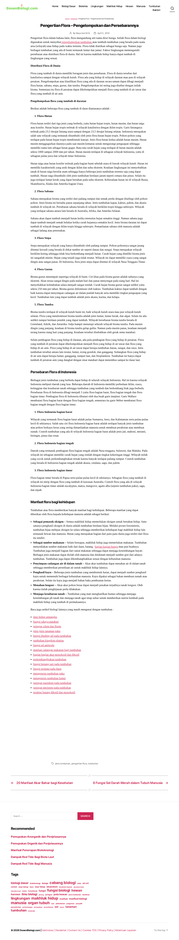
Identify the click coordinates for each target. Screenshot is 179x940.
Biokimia (83, 6)
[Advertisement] (89, 727)
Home (55, 6)
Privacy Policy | (106, 930)
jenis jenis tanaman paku (46, 631)
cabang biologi (63, 882)
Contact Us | (75, 930)
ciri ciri (85, 883)
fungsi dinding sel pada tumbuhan (52, 635)
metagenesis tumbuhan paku (49, 673)
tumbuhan (93, 763)
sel (56, 906)
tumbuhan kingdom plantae (48, 640)
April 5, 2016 (103, 33)
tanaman (71, 906)
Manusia (140, 6)
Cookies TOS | (90, 930)
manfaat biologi (78, 898)
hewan (76, 890)
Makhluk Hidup (114, 6)
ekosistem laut (16, 891)
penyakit (79, 904)
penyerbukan (16, 907)
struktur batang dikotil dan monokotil (54, 692)
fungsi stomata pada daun (47, 668)
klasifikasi (86, 895)
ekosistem (52, 886)
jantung (41, 895)
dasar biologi (23, 887)
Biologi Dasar (69, 6)
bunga (45, 883)
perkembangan (27, 907)
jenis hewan (60, 894)
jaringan (48, 895)
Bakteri (156, 10)
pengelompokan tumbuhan (76, 42)
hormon (15, 894)
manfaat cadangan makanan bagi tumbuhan (57, 649)
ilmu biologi (29, 894)
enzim (24, 891)
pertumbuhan (48, 907)
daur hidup (40, 887)
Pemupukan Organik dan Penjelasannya (37, 843)
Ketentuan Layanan (125, 930)
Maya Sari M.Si (83, 33)
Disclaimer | (61, 930)
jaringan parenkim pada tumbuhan (52, 682)
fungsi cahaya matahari (46, 621)
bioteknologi (35, 883)
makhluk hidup (44, 898)
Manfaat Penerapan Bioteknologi (32, 850)
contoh (14, 887)
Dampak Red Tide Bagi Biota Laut (32, 857)
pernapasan (38, 907)
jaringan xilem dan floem (47, 626)
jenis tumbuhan (62, 763)
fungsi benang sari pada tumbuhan (52, 664)
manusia (18, 902)
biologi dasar (20, 883)
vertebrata (31, 911)
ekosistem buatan (65, 887)
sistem (62, 907)
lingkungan (20, 898)
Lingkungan (97, 6)
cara (79, 883)
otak (52, 904)
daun (32, 887)
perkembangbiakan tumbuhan (49, 659)
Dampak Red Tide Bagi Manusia (31, 863)
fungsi (42, 890)
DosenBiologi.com (30, 930)
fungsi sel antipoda (43, 645)
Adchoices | (48, 930)
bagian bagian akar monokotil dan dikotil (56, 654)
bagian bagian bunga (106, 546)
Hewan (129, 6)
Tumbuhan (154, 6)
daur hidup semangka (45, 617)
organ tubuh (39, 903)
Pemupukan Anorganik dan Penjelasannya (38, 836)
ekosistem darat (79, 887)
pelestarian (60, 903)
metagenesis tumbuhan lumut (49, 678)
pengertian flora (79, 763)
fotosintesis (32, 891)
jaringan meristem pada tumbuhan (52, 687)
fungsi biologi (58, 890)
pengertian (70, 904)
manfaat (63, 898)
